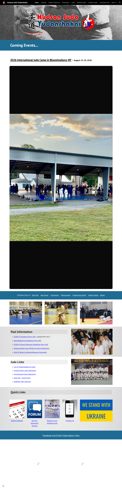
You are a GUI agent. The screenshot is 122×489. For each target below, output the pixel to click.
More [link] (113, 2)
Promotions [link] (65, 2)
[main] (61, 32)
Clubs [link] (73, 2)
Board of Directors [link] (54, 2)
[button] (120, 2)
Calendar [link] (43, 2)
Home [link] (37, 2)
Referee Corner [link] (81, 2)
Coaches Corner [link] (93, 2)
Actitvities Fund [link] (104, 2)
